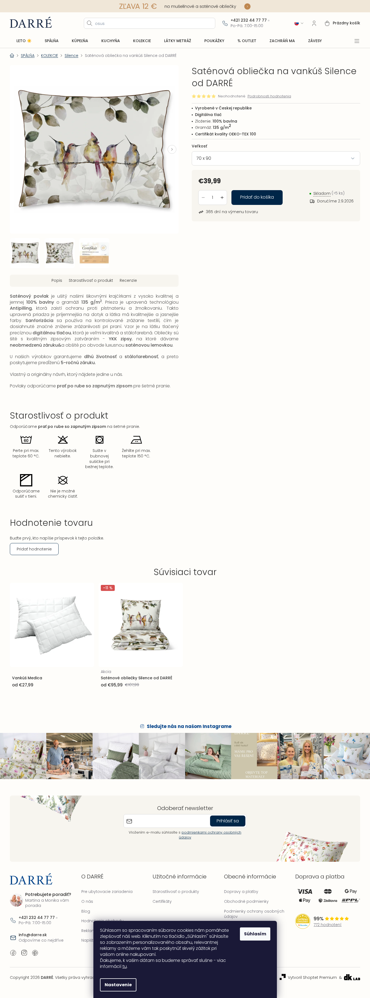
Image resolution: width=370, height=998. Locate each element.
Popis (56, 280)
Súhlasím (255, 934)
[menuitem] (24, 41)
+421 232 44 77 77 (249, 20)
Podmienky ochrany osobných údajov (254, 914)
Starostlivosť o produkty (176, 891)
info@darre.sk (33, 935)
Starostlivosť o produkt (91, 280)
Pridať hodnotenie (34, 549)
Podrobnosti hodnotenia (269, 96)
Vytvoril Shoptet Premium (312, 977)
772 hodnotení (328, 924)
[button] (172, 149)
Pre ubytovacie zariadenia (107, 891)
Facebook (13, 953)
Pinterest (35, 953)
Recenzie (128, 280)
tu (124, 966)
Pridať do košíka (257, 197)
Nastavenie (118, 985)
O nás (87, 901)
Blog (85, 911)
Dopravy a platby (241, 891)
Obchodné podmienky (246, 901)
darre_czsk (24, 953)
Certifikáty (162, 901)
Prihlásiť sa (228, 821)
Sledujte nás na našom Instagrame (189, 726)
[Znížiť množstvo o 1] (203, 197)
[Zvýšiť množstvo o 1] (222, 197)
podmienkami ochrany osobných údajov (210, 835)
